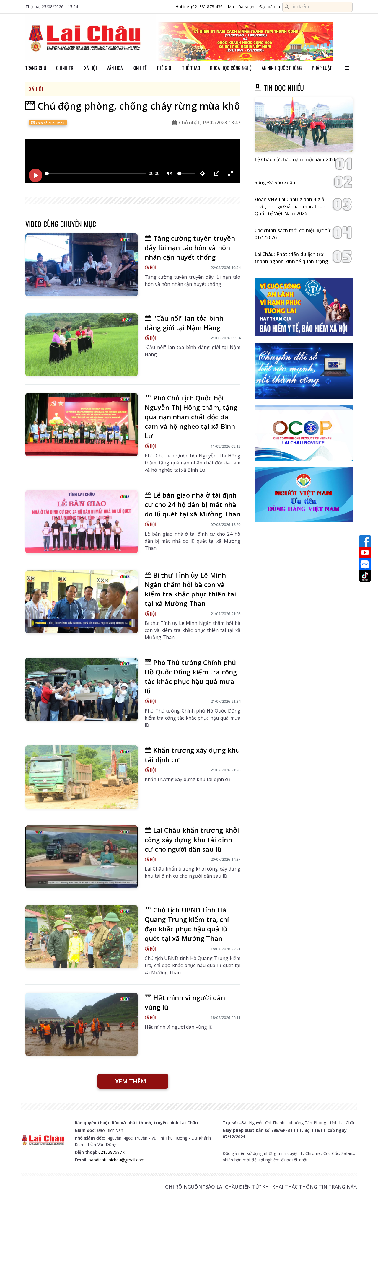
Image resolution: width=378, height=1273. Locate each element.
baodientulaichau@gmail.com (117, 1160)
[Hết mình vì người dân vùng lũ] (81, 1024)
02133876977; (111, 1152)
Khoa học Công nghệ (231, 67)
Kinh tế (140, 67)
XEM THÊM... (133, 1081)
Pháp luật (322, 67)
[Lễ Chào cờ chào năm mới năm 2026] (304, 124)
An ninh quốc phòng (282, 67)
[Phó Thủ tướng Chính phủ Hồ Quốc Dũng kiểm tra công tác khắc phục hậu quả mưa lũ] (81, 689)
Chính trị (65, 67)
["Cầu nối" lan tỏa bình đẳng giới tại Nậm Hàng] (81, 344)
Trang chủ (35, 67)
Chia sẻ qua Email (49, 122)
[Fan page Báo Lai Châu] (365, 541)
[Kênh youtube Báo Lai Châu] (365, 552)
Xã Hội (36, 89)
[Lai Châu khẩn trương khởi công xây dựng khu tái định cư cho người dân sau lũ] (81, 857)
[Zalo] (365, 564)
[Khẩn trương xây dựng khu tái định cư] (81, 777)
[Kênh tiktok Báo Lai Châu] (365, 576)
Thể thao (191, 67)
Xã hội (90, 67)
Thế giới (164, 67)
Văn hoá (115, 67)
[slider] (95, 173)
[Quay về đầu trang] (365, 1258)
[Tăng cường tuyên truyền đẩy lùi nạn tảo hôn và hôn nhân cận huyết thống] (81, 264)
